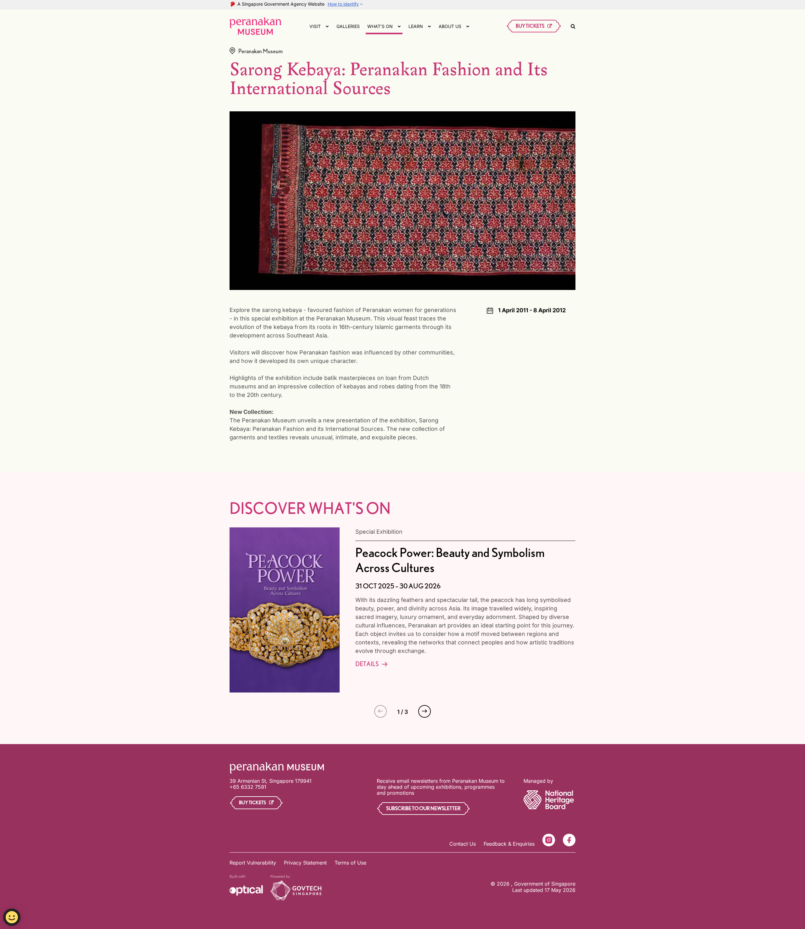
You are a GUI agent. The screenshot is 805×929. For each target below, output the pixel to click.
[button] (424, 711)
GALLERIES (348, 26)
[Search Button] (573, 26)
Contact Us (462, 844)
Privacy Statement (305, 862)
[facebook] (569, 840)
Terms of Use (350, 862)
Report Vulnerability (253, 862)
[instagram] (548, 840)
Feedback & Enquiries (509, 844)
